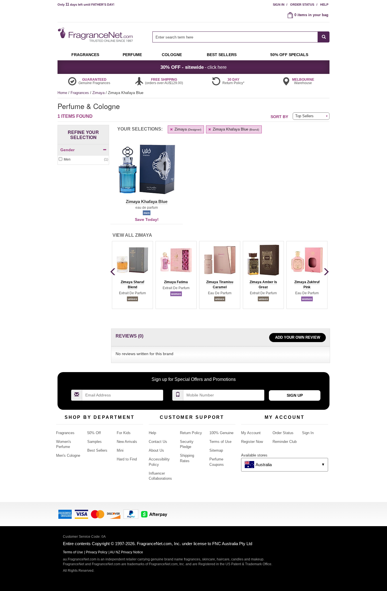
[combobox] (240, 36)
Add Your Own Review (297, 337)
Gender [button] (67, 150)
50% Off (94, 433)
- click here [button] (193, 67)
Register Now (252, 441)
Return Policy (191, 433)
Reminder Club (285, 441)
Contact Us (158, 441)
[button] (146, 172)
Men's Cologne (68, 455)
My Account (251, 433)
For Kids (124, 433)
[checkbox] (83, 159)
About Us (156, 450)
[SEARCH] (323, 36)
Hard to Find (127, 459)
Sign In (278, 4)
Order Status (302, 4)
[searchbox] (235, 36)
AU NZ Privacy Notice (126, 552)
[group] (132, 275)
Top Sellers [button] (304, 116)
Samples (94, 441)
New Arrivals (127, 441)
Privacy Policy (96, 552)
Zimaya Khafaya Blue (235, 129)
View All (132, 235)
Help (324, 4)
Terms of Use (220, 441)
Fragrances (80, 93)
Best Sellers (97, 450)
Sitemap (216, 450)
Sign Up (295, 395)
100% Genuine (221, 433)
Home (62, 93)
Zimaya (99, 93)
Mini (120, 450)
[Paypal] (131, 513)
